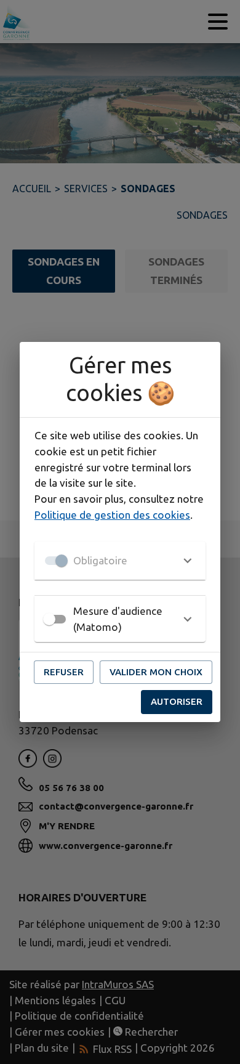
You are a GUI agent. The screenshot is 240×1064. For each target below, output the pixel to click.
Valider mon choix (156, 672)
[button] (120, 561)
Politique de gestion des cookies (112, 515)
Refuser (64, 672)
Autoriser (176, 701)
